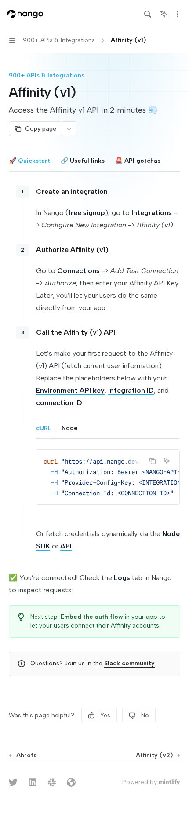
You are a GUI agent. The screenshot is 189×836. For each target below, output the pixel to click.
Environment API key (70, 390)
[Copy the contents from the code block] (152, 461)
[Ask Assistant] (166, 461)
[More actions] (177, 14)
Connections (78, 270)
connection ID (59, 402)
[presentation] (107, 477)
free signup (86, 212)
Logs (122, 577)
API (66, 546)
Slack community (129, 663)
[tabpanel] (94, 413)
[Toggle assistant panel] (164, 14)
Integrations (151, 212)
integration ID (131, 390)
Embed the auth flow (92, 617)
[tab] (29, 160)
